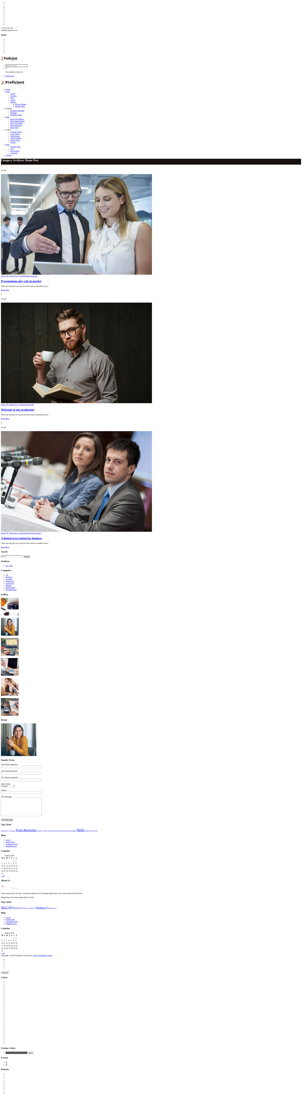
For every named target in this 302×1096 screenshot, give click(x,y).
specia (3, 276)
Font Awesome (35, 533)
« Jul (2, 876)
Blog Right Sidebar (17, 121)
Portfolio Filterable (17, 111)
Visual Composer (89, 830)
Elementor (33, 276)
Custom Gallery (16, 132)
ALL (7, 907)
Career (12, 100)
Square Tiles (15, 140)
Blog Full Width (16, 123)
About (12, 94)
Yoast (96, 830)
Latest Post (10, 583)
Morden (9, 586)
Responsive (52, 908)
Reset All (5, 973)
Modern (42, 907)
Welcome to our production (17, 409)
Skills (32, 405)
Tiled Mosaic (15, 136)
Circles (13, 143)
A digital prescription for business (21, 538)
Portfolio (13, 113)
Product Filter (15, 147)
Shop (8, 145)
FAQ (12, 98)
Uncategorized (23, 276)
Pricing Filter (20, 106)
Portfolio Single (16, 115)
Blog (7, 117)
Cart (12, 149)
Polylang (45, 830)
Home (8, 89)
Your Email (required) (9, 771)
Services (13, 96)
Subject (3, 790)
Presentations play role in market (21, 281)
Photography (10, 588)
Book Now (10, 76)
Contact (8, 155)
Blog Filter (14, 128)
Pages (8, 92)
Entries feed (10, 842)
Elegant (27, 908)
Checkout (14, 153)
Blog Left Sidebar (17, 119)
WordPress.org (11, 846)
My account (14, 151)
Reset (31, 1053)
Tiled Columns (15, 138)
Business (9, 577)
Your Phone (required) (9, 777)
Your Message (6, 797)
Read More (5, 290)
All (7, 276)
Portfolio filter (52, 830)
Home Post (13, 276)
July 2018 (9, 566)
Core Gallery (15, 134)
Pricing (13, 102)
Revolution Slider (61, 830)
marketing (39, 830)
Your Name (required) (9, 764)
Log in (8, 840)
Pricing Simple (20, 104)
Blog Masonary (16, 126)
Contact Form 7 (5, 830)
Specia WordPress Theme (42, 955)
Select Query (6, 784)
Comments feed (11, 844)
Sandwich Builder (71, 830)
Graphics (9, 579)
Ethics (33, 908)
